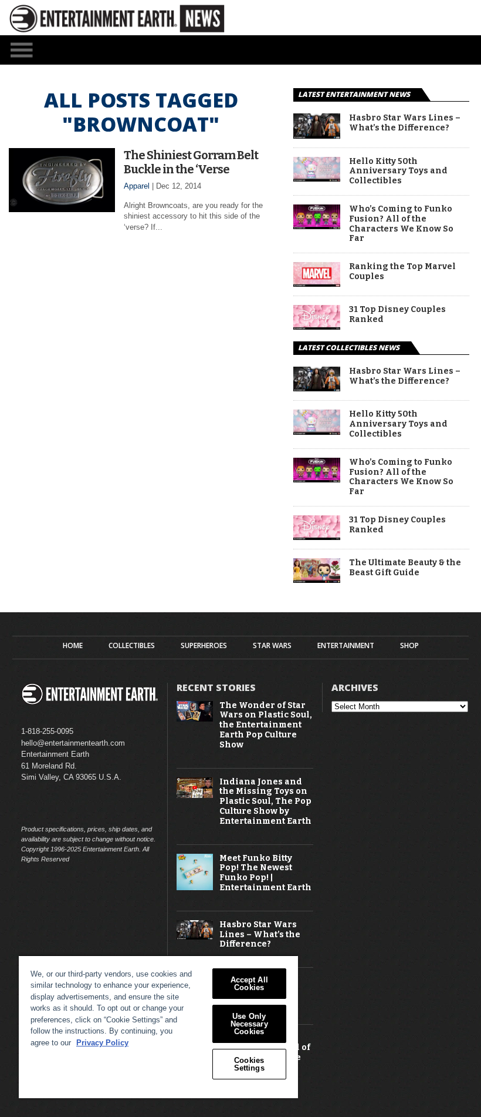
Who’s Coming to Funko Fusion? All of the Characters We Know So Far (401, 223)
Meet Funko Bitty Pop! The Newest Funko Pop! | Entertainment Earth (265, 873)
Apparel (137, 186)
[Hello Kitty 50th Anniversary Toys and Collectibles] (316, 178)
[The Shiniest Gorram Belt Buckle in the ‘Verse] (62, 209)
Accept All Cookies (249, 983)
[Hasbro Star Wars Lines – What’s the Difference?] (316, 135)
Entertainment (345, 645)
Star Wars (272, 645)
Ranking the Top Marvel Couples (402, 271)
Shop (409, 645)
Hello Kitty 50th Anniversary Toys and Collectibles (398, 171)
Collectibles (132, 645)
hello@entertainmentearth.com (73, 743)
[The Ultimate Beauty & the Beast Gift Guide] (316, 580)
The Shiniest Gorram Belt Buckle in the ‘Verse (191, 162)
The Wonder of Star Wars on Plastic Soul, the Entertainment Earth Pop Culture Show (265, 725)
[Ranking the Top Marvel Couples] (316, 284)
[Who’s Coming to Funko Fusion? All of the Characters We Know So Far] (316, 226)
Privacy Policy (102, 1042)
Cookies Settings (249, 1064)
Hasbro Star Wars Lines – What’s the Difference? (404, 123)
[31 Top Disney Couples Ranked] (316, 326)
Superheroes (204, 645)
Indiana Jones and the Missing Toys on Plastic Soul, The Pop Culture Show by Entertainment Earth (265, 801)
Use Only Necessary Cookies (249, 1024)
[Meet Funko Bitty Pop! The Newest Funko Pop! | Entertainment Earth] (195, 887)
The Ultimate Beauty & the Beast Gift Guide (405, 568)
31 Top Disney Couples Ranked (397, 314)
